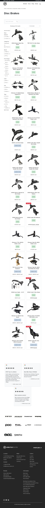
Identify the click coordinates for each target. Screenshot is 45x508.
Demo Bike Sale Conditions (28, 486)
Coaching (18, 461)
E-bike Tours (19, 457)
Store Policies (26, 478)
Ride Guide (32, 461)
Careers (31, 466)
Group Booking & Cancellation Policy (30, 483)
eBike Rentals (6, 475)
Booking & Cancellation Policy (29, 481)
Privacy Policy (26, 491)
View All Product (7, 30)
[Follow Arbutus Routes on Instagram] (4, 500)
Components (15, 8)
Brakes (19, 8)
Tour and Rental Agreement (29, 484)
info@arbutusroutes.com (8, 466)
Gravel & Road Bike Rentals (9, 478)
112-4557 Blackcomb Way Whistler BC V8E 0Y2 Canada (8, 457)
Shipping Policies (26, 488)
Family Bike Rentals (7, 476)
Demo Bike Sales (26, 476)
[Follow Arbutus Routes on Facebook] (6, 500)
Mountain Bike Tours (21, 456)
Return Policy (26, 490)
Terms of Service (26, 493)
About (36, 3)
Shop (33, 3)
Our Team (32, 459)
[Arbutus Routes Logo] (4, 4)
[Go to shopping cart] (40, 3)
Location (31, 456)
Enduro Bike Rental (7, 473)
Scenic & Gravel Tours (21, 459)
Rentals (25, 3)
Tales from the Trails (34, 463)
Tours (29, 3)
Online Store (9, 8)
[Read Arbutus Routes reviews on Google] (8, 500)
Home (5, 8)
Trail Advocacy (33, 464)
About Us (32, 457)
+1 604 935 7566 (6, 464)
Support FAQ (25, 475)
